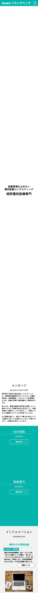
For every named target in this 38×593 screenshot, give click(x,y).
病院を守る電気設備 (19, 544)
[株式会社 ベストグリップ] (16, 3)
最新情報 (15, 549)
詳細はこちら (25, 565)
